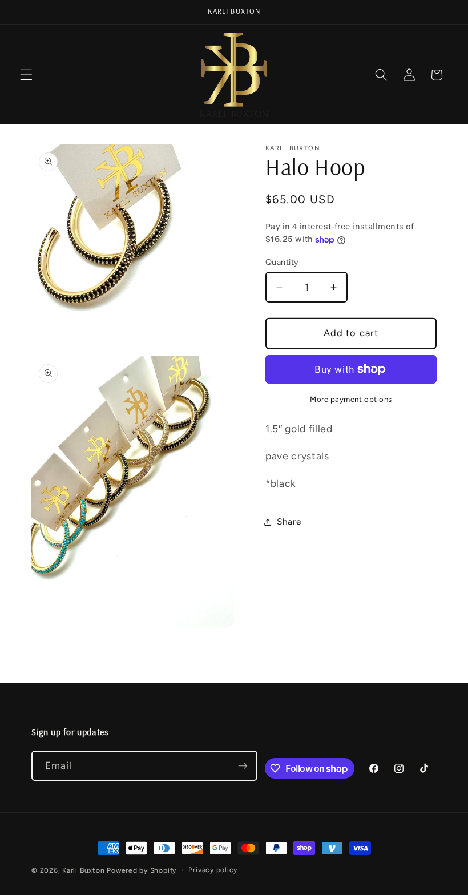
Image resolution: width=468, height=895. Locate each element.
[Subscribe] (242, 766)
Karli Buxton (83, 870)
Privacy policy (212, 870)
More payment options (351, 399)
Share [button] (289, 521)
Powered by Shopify (141, 870)
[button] (26, 74)
